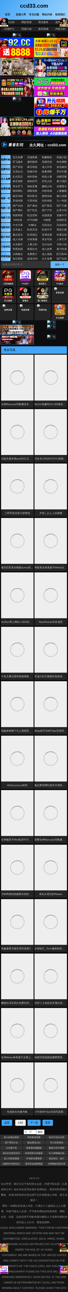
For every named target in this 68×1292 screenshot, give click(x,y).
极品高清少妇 (33, 1142)
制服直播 (25, 310)
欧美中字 (47, 229)
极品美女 (18, 234)
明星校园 (18, 248)
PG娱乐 (59, 284)
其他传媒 (18, 200)
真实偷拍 (62, 166)
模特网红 (18, 190)
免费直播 (5, 188)
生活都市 (18, 244)
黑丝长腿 (62, 171)
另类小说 (62, 244)
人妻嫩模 (62, 190)
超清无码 (32, 258)
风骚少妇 (62, 157)
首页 (6, 1122)
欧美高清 (32, 229)
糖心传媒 (62, 196)
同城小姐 (26, 28)
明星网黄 (18, 215)
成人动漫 (18, 239)
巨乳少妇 (47, 181)
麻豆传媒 (18, 196)
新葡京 (25, 301)
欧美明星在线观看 (34, 1153)
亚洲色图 (47, 234)
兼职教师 (32, 161)
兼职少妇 (9, 22)
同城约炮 (43, 310)
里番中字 (62, 215)
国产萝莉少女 (11, 1142)
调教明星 (32, 190)
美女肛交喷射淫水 (11, 1153)
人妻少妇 (32, 244)
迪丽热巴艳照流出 (11, 1164)
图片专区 (5, 237)
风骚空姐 (47, 161)
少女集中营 (11, 1148)
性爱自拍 (62, 234)
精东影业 (32, 196)
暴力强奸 (62, 181)
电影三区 (5, 217)
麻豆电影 (18, 181)
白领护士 (9, 28)
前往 (40, 1132)
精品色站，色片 (56, 1158)
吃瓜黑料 (32, 215)
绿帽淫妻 (62, 176)
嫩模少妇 (47, 186)
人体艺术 (62, 239)
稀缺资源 (26, 22)
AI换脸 (47, 219)
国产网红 (18, 210)
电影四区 (5, 227)
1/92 (20, 1122)
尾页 (47, 1122)
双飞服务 (18, 161)
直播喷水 (62, 186)
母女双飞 (18, 186)
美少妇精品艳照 (11, 1137)
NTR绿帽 (32, 219)
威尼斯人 (43, 284)
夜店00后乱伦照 (56, 1137)
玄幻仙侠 (47, 244)
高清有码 (62, 225)
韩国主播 (62, 229)
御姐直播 (32, 186)
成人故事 (47, 248)
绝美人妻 (47, 176)
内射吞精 (47, 190)
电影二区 (5, 208)
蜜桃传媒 (47, 196)
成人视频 (47, 254)
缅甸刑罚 (32, 181)
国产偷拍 (32, 205)
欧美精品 (32, 234)
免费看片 (32, 254)
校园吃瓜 (62, 219)
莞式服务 (43, 22)
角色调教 (62, 161)
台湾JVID (61, 210)
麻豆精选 (32, 166)
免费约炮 (5, 159)
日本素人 (18, 229)
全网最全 (18, 254)
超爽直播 (8, 310)
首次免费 (18, 157)
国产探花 (47, 205)
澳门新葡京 (43, 301)
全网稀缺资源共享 (56, 1164)
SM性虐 (17, 219)
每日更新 (18, 258)
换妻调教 (47, 171)
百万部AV (61, 254)
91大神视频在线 (56, 1153)
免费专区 (5, 169)
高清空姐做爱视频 (34, 1164)
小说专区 (5, 246)
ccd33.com (34, 6)
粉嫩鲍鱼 (47, 157)
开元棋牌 (8, 301)
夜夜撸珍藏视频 (34, 1148)
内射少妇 (60, 28)
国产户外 (47, 210)
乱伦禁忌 (18, 176)
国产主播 (62, 205)
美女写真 (47, 239)
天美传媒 (32, 200)
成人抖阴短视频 (11, 1158)
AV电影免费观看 (34, 1158)
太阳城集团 (8, 284)
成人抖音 (47, 166)
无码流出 (47, 225)
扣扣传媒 (47, 200)
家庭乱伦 (32, 248)
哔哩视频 (5, 256)
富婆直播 (60, 292)
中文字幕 (18, 225)
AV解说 (32, 225)
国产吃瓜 (32, 210)
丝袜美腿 (32, 239)
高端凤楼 (32, 157)
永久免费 (5, 179)
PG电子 (25, 284)
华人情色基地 (56, 1142)
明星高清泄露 (33, 1137)
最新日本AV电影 (57, 1148)
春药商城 (43, 28)
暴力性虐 (62, 248)
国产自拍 (18, 205)
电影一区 (5, 198)
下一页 (34, 1122)
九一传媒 (62, 200)
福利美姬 (32, 176)
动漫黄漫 (47, 215)
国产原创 (18, 166)
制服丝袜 (32, 171)
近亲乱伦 (18, 171)
